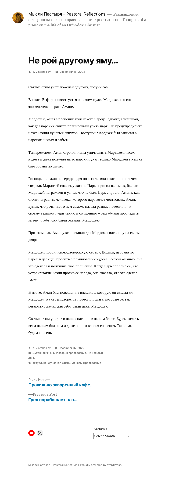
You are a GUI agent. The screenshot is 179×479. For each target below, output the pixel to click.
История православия (71, 353)
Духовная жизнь (44, 353)
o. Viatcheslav (42, 71)
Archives (100, 429)
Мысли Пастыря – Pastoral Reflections (66, 14)
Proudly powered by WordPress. (101, 465)
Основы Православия (86, 362)
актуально (39, 362)
